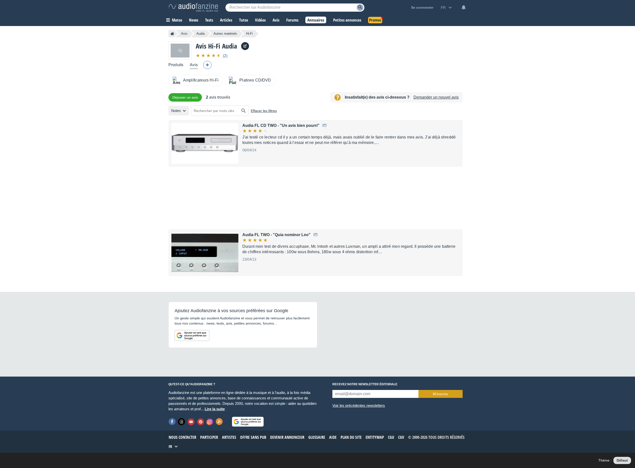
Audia (200, 33)
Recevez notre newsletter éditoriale (364, 384)
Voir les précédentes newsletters (358, 405)
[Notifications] (464, 7)
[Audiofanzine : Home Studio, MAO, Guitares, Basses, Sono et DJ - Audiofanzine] (193, 7)
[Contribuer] (207, 65)
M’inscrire (440, 394)
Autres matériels (225, 33)
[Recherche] (360, 7)
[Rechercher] (244, 111)
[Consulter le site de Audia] (245, 46)
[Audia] (180, 50)
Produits (175, 65)
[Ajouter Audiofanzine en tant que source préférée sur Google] (192, 335)
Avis (184, 33)
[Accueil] (172, 33)
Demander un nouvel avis (436, 97)
